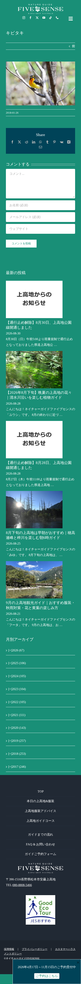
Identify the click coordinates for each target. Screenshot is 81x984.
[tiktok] (50, 17)
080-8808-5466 (22, 885)
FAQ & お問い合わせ (40, 844)
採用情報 (9, 949)
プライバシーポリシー (34, 949)
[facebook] (30, 17)
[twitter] (37, 17)
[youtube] (43, 17)
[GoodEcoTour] (40, 896)
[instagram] (23, 17)
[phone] (57, 17)
